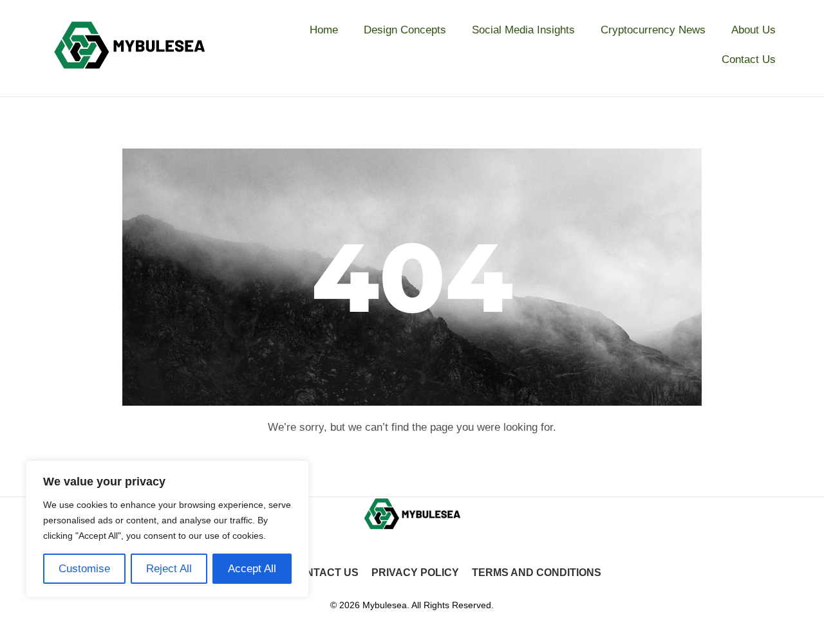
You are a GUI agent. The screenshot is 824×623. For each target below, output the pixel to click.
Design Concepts (405, 30)
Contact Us (749, 59)
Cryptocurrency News (653, 30)
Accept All (252, 569)
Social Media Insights (523, 30)
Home (324, 30)
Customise (84, 569)
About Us (753, 30)
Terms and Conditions (536, 572)
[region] (167, 528)
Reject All (169, 569)
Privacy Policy (415, 572)
